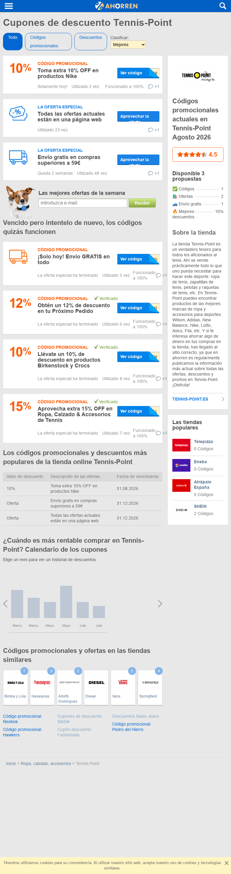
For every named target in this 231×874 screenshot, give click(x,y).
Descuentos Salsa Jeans (135, 716)
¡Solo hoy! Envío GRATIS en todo (74, 259)
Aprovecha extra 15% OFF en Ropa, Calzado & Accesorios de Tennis (75, 414)
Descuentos (90, 37)
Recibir (142, 202)
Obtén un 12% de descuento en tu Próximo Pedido (74, 308)
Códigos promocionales (44, 41)
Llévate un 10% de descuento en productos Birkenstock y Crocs (69, 360)
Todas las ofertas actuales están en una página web (71, 117)
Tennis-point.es (190, 399)
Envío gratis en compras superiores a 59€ (69, 160)
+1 (157, 86)
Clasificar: (119, 37)
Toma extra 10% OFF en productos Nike (68, 73)
